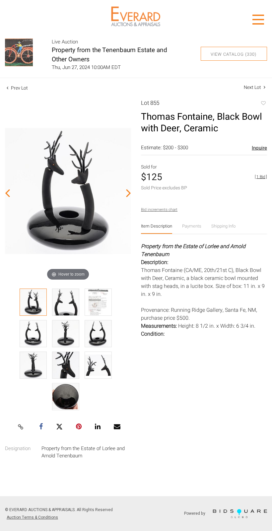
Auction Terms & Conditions (32, 517)
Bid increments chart (159, 210)
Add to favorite (263, 104)
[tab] (156, 229)
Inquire (259, 148)
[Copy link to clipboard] (21, 427)
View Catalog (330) (233, 54)
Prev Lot (19, 88)
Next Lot (253, 87)
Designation (18, 448)
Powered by (195, 513)
